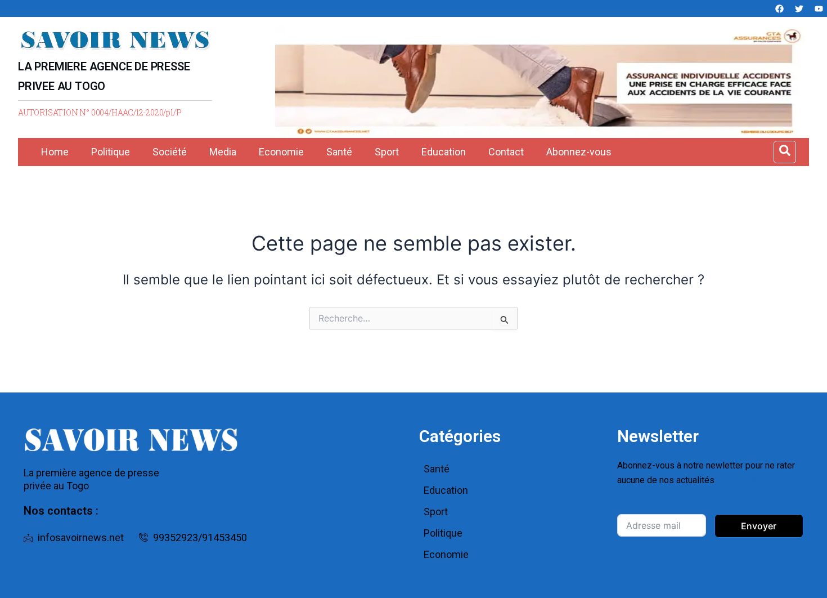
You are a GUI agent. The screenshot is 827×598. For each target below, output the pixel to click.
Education (443, 152)
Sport (387, 152)
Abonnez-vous (579, 152)
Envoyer (758, 526)
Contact (506, 152)
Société (169, 152)
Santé (339, 152)
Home (55, 152)
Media (222, 152)
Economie (281, 152)
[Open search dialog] (785, 152)
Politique (110, 152)
